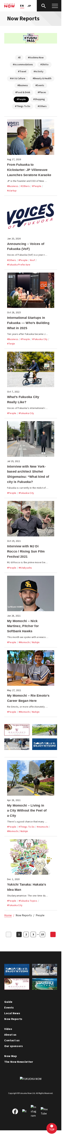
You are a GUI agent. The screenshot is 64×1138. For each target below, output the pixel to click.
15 (42, 934)
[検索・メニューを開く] (49, 5)
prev (8, 934)
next (53, 934)
